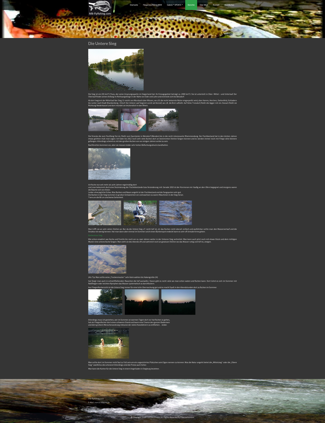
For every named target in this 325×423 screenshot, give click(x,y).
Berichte (191, 5)
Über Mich (204, 5)
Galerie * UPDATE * (175, 5)
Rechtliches (229, 5)
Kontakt (216, 5)
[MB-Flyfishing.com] (100, 1)
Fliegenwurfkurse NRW (152, 5)
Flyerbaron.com (153, 417)
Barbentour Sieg (95, 235)
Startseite (134, 5)
